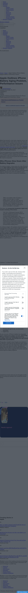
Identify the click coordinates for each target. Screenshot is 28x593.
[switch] (22, 297)
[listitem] (14, 294)
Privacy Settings (23, 592)
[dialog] (14, 296)
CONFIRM (8, 322)
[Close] (25, 268)
